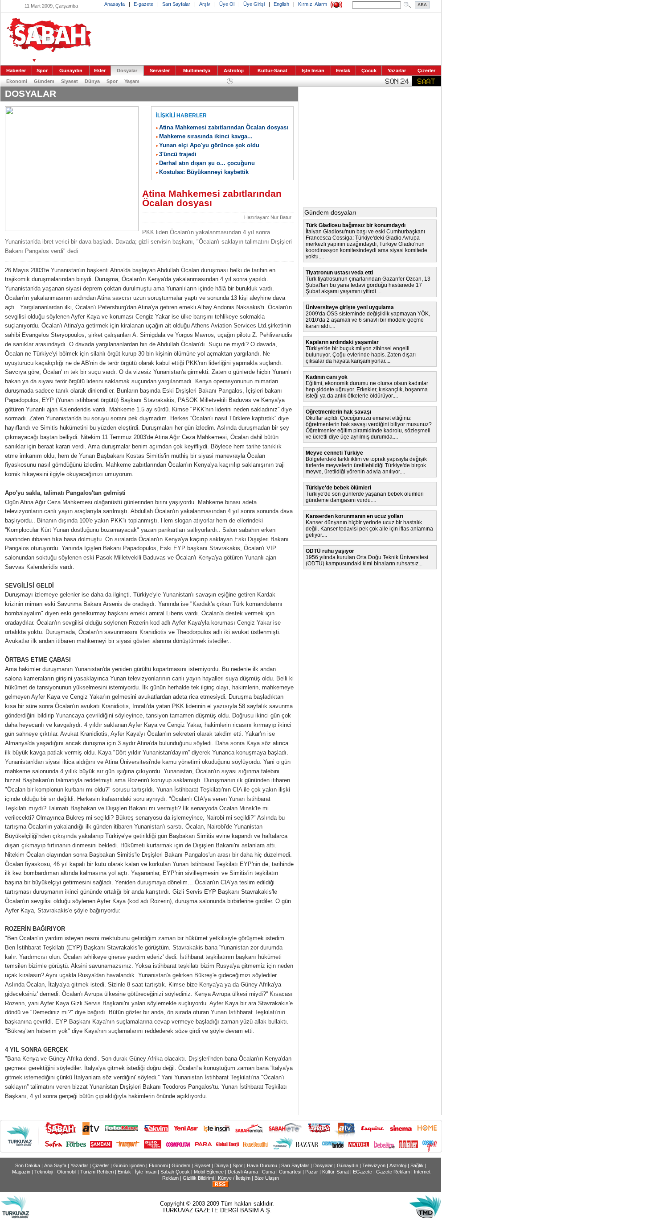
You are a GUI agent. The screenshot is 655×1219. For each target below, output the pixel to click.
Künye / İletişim (234, 1178)
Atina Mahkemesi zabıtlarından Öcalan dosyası (223, 127)
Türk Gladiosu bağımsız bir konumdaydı (355, 225)
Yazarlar (397, 70)
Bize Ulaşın (266, 1178)
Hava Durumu (262, 1165)
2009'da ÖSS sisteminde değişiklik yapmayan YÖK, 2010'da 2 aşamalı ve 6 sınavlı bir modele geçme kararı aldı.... (368, 320)
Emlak (343, 70)
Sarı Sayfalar (176, 4)
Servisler (160, 70)
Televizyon (373, 1165)
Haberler (16, 70)
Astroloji (234, 70)
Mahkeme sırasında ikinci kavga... (206, 136)
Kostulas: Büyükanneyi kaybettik (204, 172)
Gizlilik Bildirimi (198, 1178)
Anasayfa (114, 4)
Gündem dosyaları (330, 212)
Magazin (21, 1171)
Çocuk (369, 70)
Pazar (311, 1171)
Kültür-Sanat (272, 70)
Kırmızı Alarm (312, 4)
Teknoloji (43, 1171)
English (281, 4)
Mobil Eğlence (209, 1171)
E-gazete (143, 4)
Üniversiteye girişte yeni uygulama (350, 307)
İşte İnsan (313, 70)
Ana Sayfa (55, 1165)
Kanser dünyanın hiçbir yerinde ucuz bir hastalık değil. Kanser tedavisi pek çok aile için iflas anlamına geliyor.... (369, 528)
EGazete (362, 1171)
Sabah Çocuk (175, 1171)
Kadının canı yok (327, 377)
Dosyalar (127, 70)
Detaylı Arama (243, 1171)
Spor (42, 70)
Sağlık (417, 1165)
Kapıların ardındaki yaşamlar (342, 342)
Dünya (92, 81)
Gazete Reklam (393, 1171)
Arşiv (204, 4)
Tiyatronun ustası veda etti (339, 273)
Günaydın (70, 70)
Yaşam (131, 81)
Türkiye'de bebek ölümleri (338, 488)
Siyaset (69, 81)
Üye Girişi (254, 4)
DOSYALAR (30, 93)
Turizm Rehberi (97, 1171)
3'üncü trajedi (177, 154)
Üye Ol (226, 4)
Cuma (268, 1171)
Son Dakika (27, 1165)
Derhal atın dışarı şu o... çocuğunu (207, 163)
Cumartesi (290, 1171)
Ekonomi (16, 81)
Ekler (100, 70)
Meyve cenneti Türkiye (334, 453)
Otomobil (66, 1171)
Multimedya (196, 70)
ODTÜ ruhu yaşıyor (330, 551)
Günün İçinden (129, 1165)
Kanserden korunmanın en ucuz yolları (354, 516)
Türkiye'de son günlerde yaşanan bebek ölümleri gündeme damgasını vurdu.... (365, 497)
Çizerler (426, 70)
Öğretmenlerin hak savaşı (338, 412)
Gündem (44, 81)
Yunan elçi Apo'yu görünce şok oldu (209, 145)
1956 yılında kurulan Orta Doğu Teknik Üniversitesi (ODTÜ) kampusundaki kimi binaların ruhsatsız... (367, 560)
